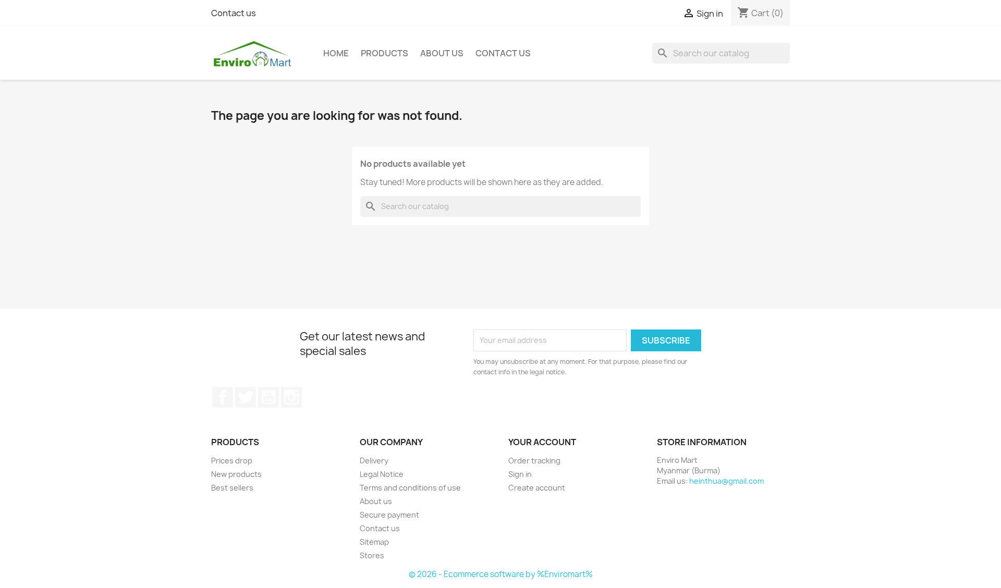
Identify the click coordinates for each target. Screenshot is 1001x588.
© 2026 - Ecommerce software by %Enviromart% (501, 574)
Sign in (520, 474)
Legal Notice (382, 474)
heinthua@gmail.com (726, 481)
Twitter (245, 397)
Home (336, 53)
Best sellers (232, 488)
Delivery (374, 461)
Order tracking (534, 461)
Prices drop (231, 461)
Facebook (222, 397)
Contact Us (503, 53)
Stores (372, 555)
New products (236, 474)
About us (441, 53)
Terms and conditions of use (410, 488)
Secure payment (389, 515)
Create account (536, 488)
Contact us (233, 13)
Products (384, 53)
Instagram (291, 397)
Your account (542, 442)
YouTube (268, 397)
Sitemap (374, 542)
